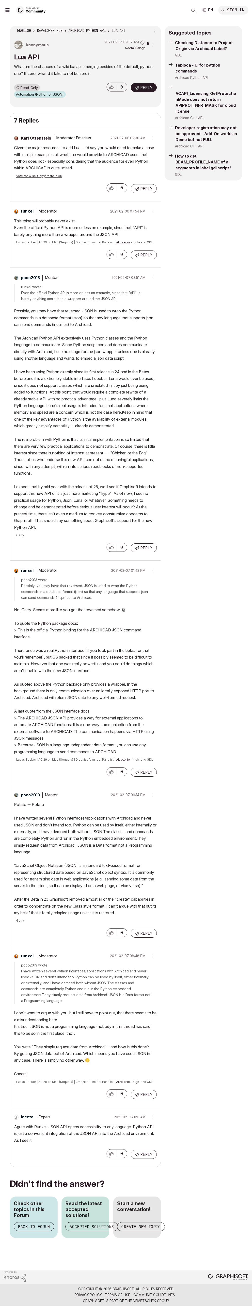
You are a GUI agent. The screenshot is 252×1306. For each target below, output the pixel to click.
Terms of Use (117, 1295)
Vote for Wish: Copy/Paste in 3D (39, 176)
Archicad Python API (191, 77)
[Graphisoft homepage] (228, 1277)
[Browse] (10, 10)
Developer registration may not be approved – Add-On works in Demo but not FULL (206, 133)
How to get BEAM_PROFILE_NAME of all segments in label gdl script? (203, 162)
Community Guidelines (154, 1295)
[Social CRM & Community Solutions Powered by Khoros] (15, 1276)
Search (193, 10)
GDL (178, 55)
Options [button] (154, 31)
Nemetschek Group (151, 1301)
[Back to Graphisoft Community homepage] (32, 9)
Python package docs (57, 623)
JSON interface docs (71, 711)
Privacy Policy (88, 1295)
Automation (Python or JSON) (40, 94)
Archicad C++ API (189, 118)
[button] (111, 87)
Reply (146, 87)
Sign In (235, 9)
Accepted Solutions (92, 1226)
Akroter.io (123, 242)
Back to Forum (34, 1226)
